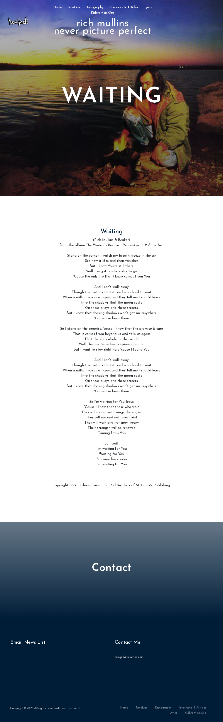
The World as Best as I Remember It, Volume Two (124, 245)
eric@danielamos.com (129, 657)
